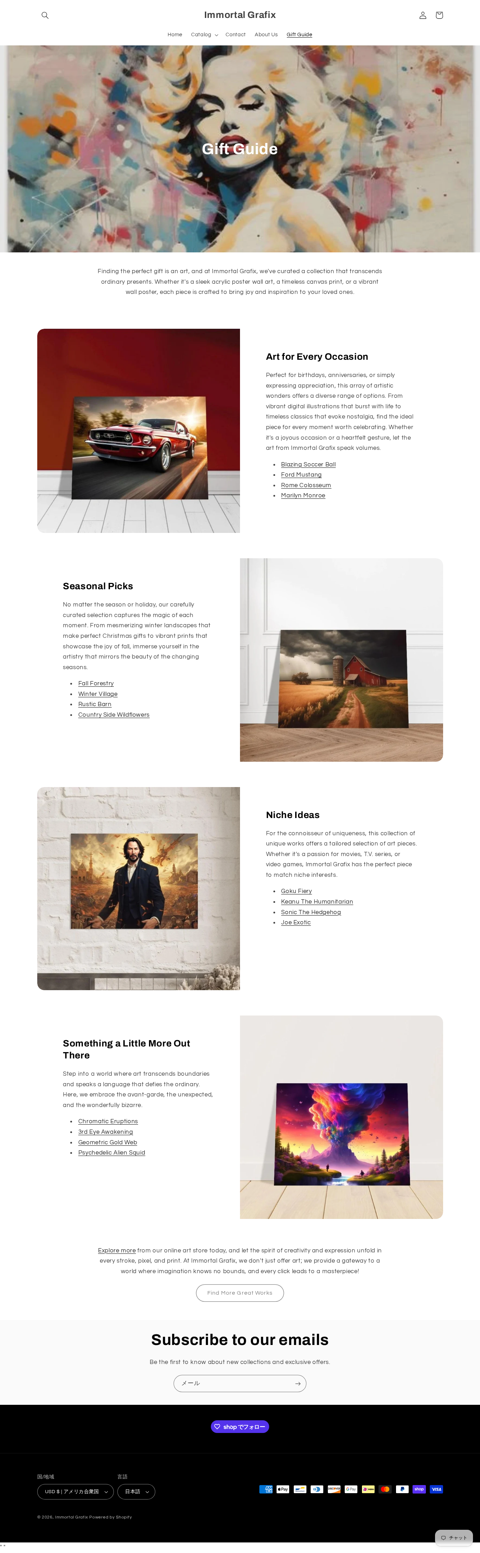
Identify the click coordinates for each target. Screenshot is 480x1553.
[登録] (298, 1383)
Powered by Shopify (110, 1517)
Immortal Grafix (71, 1517)
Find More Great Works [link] (240, 1293)
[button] (45, 15)
